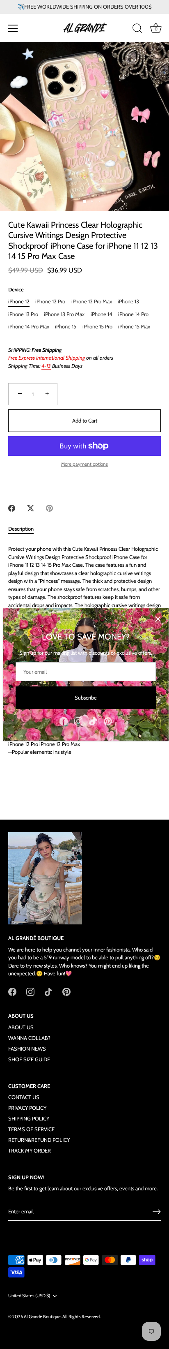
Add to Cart (84, 420)
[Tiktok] (93, 720)
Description (21, 528)
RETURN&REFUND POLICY (39, 1139)
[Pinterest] (108, 720)
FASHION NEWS (27, 1048)
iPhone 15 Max (134, 326)
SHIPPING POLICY (28, 1118)
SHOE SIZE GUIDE (29, 1059)
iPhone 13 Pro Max (64, 314)
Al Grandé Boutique (42, 1316)
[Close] (158, 619)
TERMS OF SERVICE (31, 1129)
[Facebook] (63, 720)
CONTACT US (23, 1097)
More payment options (84, 464)
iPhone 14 (101, 314)
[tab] (25, 529)
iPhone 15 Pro (97, 326)
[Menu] (13, 28)
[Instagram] (78, 720)
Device (16, 289)
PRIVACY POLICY (27, 1107)
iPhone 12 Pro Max (91, 301)
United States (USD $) (29, 1295)
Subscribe (86, 697)
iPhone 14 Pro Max (28, 326)
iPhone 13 (128, 301)
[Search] (137, 30)
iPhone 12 (19, 301)
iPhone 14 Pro (133, 314)
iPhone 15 (65, 326)
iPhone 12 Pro (50, 301)
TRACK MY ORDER (29, 1150)
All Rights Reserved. (81, 1316)
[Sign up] (157, 1212)
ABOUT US (21, 1027)
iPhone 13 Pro (23, 314)
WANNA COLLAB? (29, 1038)
